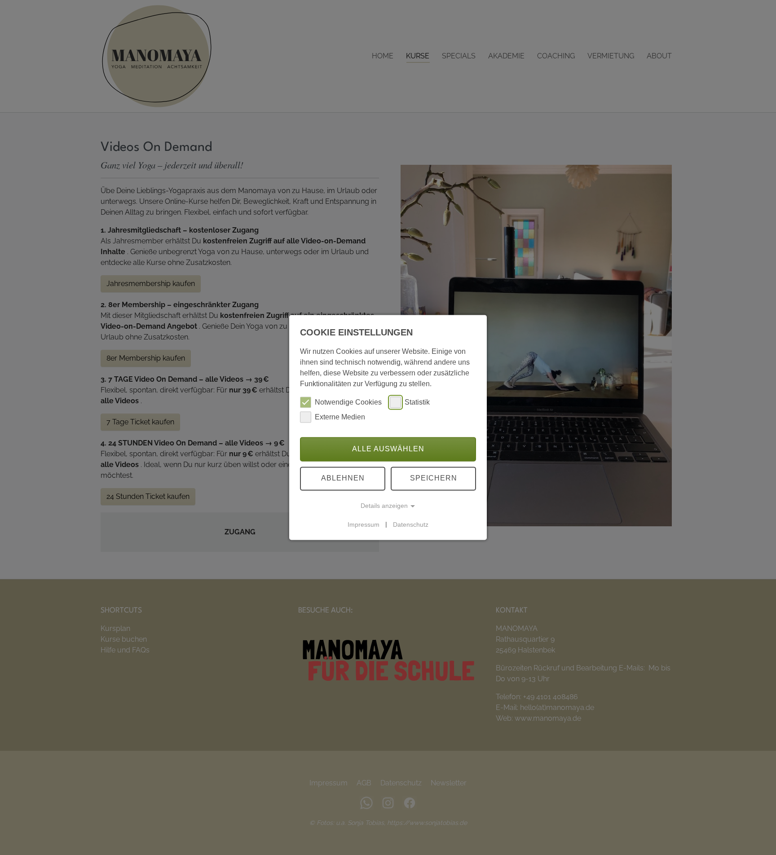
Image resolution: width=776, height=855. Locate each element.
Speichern (433, 478)
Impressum (363, 524)
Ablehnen (343, 478)
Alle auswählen (388, 449)
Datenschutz (410, 524)
